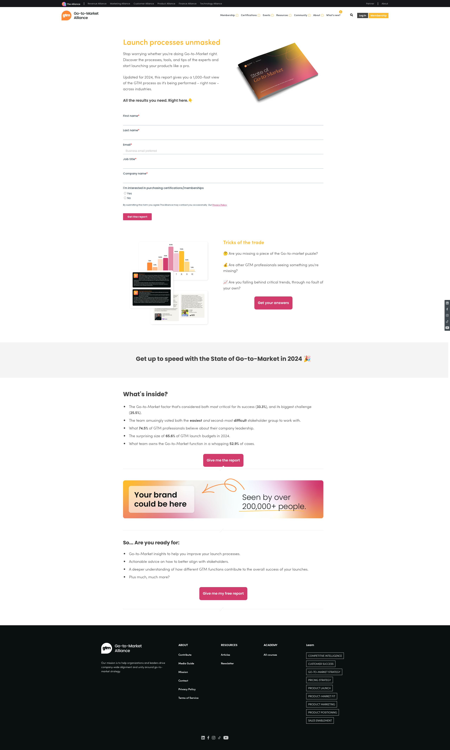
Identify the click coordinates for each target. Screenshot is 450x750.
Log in (362, 15)
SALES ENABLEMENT (320, 720)
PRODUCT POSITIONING (322, 712)
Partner (370, 3)
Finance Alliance (188, 3)
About (385, 3)
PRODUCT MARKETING (321, 704)
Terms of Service (188, 698)
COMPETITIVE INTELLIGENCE (325, 656)
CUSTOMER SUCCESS (320, 664)
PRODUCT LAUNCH (319, 688)
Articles (225, 655)
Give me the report (223, 460)
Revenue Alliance (97, 3)
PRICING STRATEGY (319, 680)
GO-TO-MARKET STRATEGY (324, 672)
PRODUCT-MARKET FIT (321, 696)
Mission (183, 672)
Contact (183, 680)
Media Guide (186, 663)
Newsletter (227, 663)
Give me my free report (223, 593)
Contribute (184, 655)
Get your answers (273, 302)
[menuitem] (188, 655)
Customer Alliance (144, 3)
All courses (270, 655)
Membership (379, 15)
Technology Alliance (211, 3)
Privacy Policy (187, 689)
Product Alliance (166, 3)
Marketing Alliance (120, 3)
